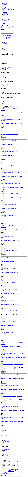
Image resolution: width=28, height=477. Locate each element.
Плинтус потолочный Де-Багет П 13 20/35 (13, 421)
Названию (10, 106)
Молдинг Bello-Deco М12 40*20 (10, 293)
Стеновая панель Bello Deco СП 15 (11, 208)
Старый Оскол (6, 18)
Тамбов (5, 20)
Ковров (5, 10)
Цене (14, 106)
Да (5, 100)
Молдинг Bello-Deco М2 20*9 (9, 314)
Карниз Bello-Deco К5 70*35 (9, 219)
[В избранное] (1, 130)
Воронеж (5, 3)
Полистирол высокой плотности (12, 93)
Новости (5, 42)
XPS (6, 91)
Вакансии (5, 455)
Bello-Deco (7, 75)
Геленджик (5, 4)
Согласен (11, 473)
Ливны (5, 12)
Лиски (2, 1)
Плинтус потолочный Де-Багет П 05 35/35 (13, 346)
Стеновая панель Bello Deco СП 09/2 (11, 176)
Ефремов (5, 8)
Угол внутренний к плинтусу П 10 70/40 (12, 410)
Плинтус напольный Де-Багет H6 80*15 (12, 123)
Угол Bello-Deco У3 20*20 (8, 336)
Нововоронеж (6, 15)
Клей (7, 40)
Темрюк (5, 21)
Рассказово (5, 16)
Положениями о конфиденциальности (11, 471)
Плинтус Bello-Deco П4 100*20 (9, 272)
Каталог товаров (7, 35)
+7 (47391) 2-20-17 (5, 25)
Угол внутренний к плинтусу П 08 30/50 (12, 400)
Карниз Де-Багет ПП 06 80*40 (9, 166)
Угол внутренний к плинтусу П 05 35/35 (12, 378)
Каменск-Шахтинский (8, 9)
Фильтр (2, 475)
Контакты (5, 43)
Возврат (11, 26)
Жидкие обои (9, 37)
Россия (6, 84)
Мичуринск (6, 14)
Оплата (2, 26)
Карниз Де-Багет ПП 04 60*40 (9, 155)
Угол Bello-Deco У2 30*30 (8, 283)
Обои (7, 36)
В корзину (3, 116)
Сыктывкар (6, 19)
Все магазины (6, 466)
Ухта (4, 23)
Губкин (5, 5)
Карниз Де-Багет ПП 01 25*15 (9, 134)
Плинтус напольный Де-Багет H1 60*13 (12, 112)
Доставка (6, 26)
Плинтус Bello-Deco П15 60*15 (9, 251)
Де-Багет (7, 77)
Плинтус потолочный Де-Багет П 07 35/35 (13, 357)
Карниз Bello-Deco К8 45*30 (9, 229)
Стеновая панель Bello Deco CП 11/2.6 (12, 187)
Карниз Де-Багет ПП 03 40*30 (9, 144)
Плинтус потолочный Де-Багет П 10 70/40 (13, 368)
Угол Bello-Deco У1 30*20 (8, 325)
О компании (6, 449)
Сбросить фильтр (4, 105)
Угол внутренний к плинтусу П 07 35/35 (12, 389)
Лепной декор (9, 38)
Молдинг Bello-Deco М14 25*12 (10, 240)
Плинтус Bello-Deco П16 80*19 (9, 261)
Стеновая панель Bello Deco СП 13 (11, 197)
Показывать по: (4, 107)
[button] (2, 29)
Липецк (5, 13)
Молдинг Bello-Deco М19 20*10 (10, 304)
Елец (4, 7)
